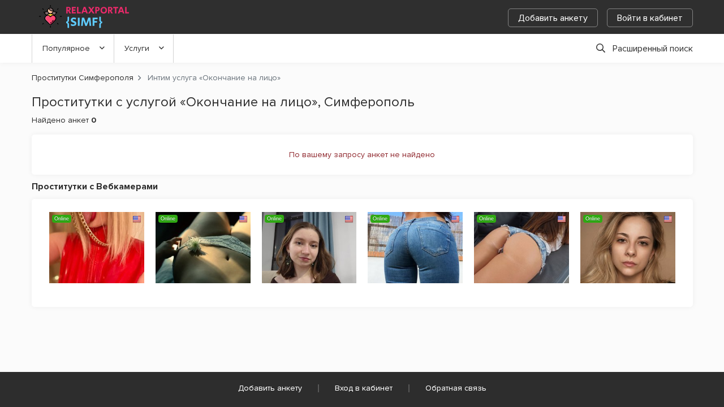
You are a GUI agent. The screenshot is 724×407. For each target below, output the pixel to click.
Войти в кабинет (650, 18)
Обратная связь (455, 388)
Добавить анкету (553, 18)
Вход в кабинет (364, 388)
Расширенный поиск (653, 48)
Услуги (136, 48)
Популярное (66, 48)
